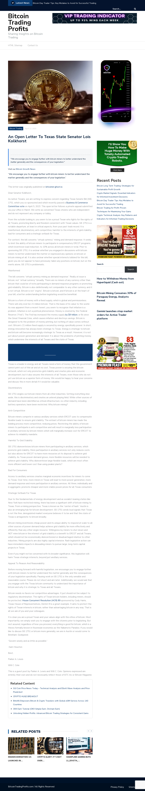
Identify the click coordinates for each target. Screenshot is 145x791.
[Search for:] (121, 9)
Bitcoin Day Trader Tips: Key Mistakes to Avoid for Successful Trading (64, 3)
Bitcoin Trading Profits (19, 22)
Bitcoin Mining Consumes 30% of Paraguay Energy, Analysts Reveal (116, 296)
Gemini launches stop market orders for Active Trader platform (114, 314)
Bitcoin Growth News (25, 169)
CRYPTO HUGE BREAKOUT (25, 696)
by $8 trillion (71, 314)
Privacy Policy (117, 787)
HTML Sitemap (15, 45)
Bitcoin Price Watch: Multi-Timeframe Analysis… (78, 760)
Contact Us (33, 45)
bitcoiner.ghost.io (54, 186)
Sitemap (133, 787)
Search (100, 264)
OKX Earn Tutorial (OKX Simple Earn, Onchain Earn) (36, 709)
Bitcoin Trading (15, 128)
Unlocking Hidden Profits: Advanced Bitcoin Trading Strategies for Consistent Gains (51, 713)
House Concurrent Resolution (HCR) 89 (41, 600)
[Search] (135, 9)
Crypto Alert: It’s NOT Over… (21, 758)
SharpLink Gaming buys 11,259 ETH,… (50, 758)
